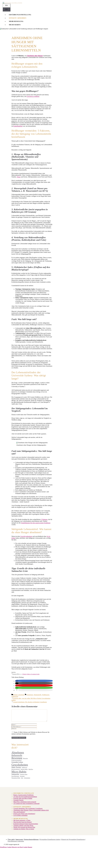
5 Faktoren (44, 519)
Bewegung (16, 758)
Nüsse (18, 177)
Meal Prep (31, 769)
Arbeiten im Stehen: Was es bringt (23, 829)
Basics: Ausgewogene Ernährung (23, 795)
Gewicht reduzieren (26, 536)
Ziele (22, 777)
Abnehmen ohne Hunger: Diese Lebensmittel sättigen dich (31, 810)
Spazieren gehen (23, 774)
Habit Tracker (16, 767)
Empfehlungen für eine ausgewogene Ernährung (35, 523)
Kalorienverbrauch (15, 769)
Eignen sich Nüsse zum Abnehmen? (24, 813)
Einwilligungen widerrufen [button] (16, 841)
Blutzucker (25, 758)
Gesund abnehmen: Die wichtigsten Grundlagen (27, 808)
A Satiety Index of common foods (30, 674)
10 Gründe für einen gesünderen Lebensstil (26, 803)
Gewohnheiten (19, 764)
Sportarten (22, 776)
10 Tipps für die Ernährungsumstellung (25, 796)
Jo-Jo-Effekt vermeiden (20, 815)
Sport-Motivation (15, 776)
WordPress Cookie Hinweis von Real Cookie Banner (16, 847)
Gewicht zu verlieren (33, 96)
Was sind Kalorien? (19, 812)
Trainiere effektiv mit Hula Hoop (23, 825)
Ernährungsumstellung (20, 14)
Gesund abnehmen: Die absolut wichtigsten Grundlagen (30, 702)
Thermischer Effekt (15, 777)
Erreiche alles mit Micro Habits (22, 798)
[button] (16, 681)
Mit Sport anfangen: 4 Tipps (21, 820)
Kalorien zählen (24, 769)
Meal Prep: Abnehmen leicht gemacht (24, 802)
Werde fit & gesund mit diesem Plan (24, 827)
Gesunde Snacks (18, 800)
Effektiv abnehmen (17, 18)
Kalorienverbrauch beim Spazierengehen (25, 824)
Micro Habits (15, 25)
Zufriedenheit (27, 777)
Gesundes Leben (17, 762)
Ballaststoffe (37, 695)
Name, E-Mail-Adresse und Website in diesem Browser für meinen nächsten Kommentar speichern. (30, 733)
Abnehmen (29, 695)
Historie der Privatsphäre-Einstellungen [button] (73, 839)
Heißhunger (45, 695)
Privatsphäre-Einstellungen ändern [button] (50, 839)
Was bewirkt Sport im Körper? (22, 822)
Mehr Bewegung (16, 21)
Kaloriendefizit (17, 126)
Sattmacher (14, 696)
